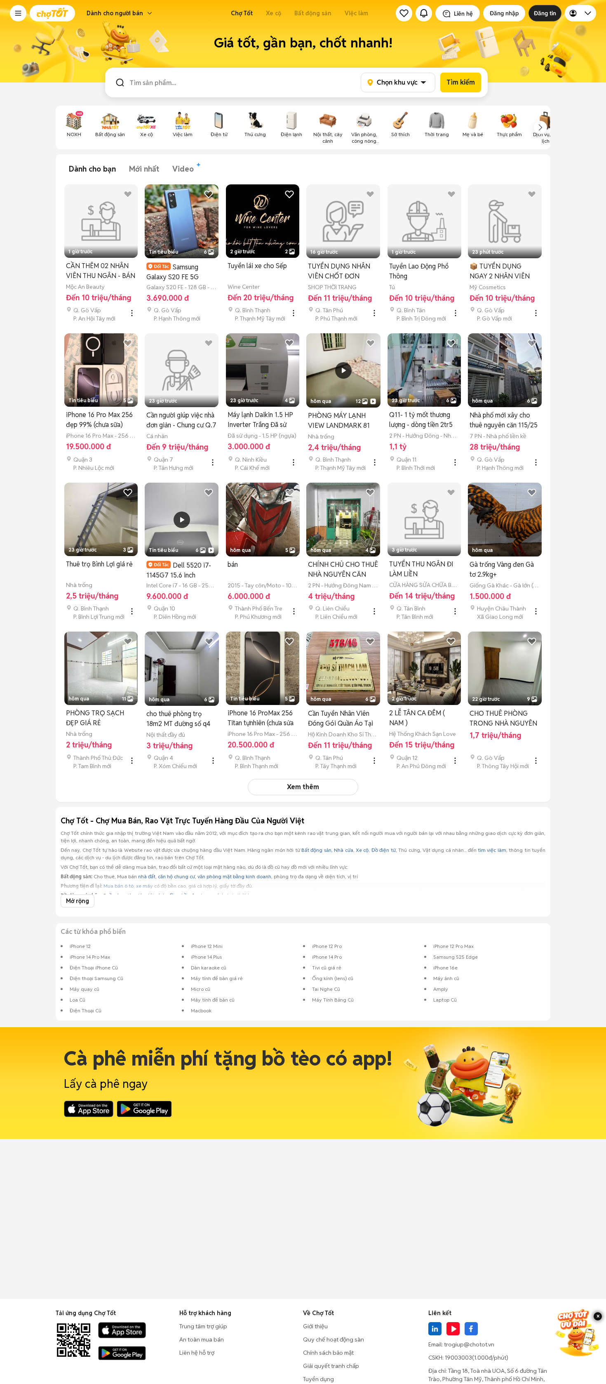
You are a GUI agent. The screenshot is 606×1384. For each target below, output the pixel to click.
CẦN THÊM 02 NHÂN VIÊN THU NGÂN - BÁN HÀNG (100, 271)
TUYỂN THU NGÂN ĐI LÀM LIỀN (421, 569)
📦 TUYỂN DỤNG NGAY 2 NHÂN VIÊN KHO (500, 271)
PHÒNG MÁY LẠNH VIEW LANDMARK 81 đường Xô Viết (339, 421)
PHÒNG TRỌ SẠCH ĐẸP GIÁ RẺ (95, 718)
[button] (18, 13)
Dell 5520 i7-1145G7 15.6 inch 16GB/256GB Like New (179, 570)
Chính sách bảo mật (328, 1352)
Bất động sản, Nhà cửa (327, 850)
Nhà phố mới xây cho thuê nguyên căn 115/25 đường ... (504, 420)
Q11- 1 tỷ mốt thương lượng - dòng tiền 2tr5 (421, 419)
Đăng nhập (504, 13)
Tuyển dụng (318, 1379)
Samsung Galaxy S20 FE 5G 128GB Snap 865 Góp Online (177, 272)
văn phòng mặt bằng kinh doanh (234, 876)
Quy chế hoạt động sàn (333, 1339)
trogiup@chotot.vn (469, 1344)
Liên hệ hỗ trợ (196, 1352)
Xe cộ (273, 13)
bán (233, 564)
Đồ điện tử (383, 850)
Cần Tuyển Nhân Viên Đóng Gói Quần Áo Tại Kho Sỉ (340, 719)
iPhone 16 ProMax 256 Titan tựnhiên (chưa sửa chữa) (261, 718)
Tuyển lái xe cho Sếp (257, 266)
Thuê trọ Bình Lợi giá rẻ (99, 564)
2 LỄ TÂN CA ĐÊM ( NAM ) (417, 718)
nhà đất (146, 876)
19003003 (458, 1357)
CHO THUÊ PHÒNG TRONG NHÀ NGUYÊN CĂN (503, 719)
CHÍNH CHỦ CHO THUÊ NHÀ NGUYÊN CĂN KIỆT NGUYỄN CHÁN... (343, 570)
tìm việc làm (492, 850)
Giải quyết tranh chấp (331, 1366)
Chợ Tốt (242, 13)
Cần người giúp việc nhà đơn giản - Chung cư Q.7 (181, 420)
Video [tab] (183, 169)
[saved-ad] (404, 13)
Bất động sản (312, 13)
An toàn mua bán (201, 1339)
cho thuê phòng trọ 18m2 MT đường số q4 (178, 719)
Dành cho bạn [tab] (92, 169)
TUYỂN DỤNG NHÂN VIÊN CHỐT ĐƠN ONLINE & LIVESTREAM (339, 271)
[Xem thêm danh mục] (540, 127)
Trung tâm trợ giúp (203, 1326)
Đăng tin (545, 13)
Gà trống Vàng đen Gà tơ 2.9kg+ (502, 569)
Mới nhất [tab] (144, 169)
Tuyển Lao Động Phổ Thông (419, 271)
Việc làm (356, 13)
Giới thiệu (315, 1326)
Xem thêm (303, 787)
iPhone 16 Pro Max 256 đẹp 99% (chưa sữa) (99, 419)
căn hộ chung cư (176, 876)
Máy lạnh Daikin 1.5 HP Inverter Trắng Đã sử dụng (260, 420)
